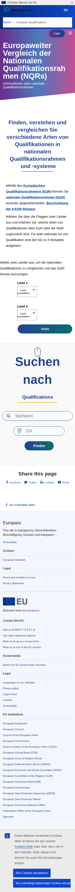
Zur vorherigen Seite (22, 504)
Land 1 (22, 283)
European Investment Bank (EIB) (22, 781)
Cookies (7, 699)
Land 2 (22, 306)
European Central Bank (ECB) (20, 752)
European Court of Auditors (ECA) (22, 758)
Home (7, 22)
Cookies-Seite (24, 846)
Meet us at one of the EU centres (22, 647)
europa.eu (33, 610)
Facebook (15, 482)
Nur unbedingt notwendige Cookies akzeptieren (43, 883)
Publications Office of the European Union (27, 810)
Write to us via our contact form (21, 641)
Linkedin (49, 482)
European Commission (16, 740)
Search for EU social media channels (24, 664)
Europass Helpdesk (14, 559)
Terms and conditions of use (19, 577)
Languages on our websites (19, 682)
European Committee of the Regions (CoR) (28, 775)
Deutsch (66, 12)
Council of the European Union (20, 735)
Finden (39, 446)
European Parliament (15, 723)
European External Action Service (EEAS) (26, 764)
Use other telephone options (19, 635)
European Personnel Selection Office (24, 805)
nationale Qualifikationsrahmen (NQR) (35, 197)
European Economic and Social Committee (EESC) (32, 770)
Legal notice (10, 694)
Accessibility (10, 542)
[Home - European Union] (32, 12)
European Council (13, 729)
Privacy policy (11, 688)
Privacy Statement (13, 583)
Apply (45, 328)
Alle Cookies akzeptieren (32, 873)
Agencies (8, 816)
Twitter (32, 482)
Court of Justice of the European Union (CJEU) (30, 746)
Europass (12, 522)
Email (65, 482)
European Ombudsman (16, 787)
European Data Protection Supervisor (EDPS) (29, 793)
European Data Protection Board (21, 799)
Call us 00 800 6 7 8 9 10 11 (19, 629)
